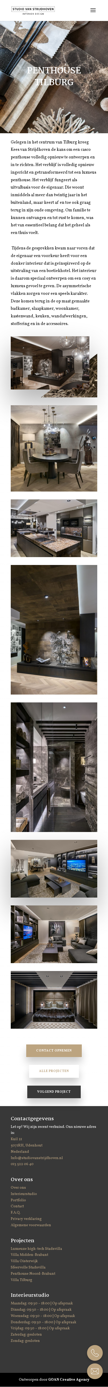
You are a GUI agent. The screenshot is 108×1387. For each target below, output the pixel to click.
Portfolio (18, 1200)
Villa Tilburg (21, 1280)
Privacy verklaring (26, 1219)
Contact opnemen (54, 1051)
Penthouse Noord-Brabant (33, 1273)
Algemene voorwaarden (31, 1225)
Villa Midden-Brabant (29, 1254)
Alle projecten (54, 1071)
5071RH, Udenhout (26, 1145)
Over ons (18, 1187)
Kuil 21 (17, 1139)
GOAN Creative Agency (68, 1379)
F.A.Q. (15, 1212)
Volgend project (54, 1092)
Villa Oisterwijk (24, 1261)
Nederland (20, 1151)
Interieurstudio (24, 1194)
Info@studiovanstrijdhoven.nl (37, 1158)
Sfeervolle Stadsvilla (28, 1267)
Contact (17, 1206)
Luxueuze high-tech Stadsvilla (36, 1248)
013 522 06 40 (22, 1164)
